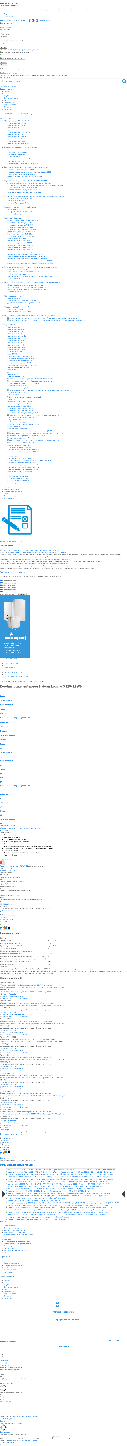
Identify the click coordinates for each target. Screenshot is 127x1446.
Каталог (6, 93)
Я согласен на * (20, 1416)
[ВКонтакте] (1, 928)
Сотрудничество (10, 496)
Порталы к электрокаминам (17, 478)
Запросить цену (7, 1443)
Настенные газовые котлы (17, 152)
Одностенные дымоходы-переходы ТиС (22, 229)
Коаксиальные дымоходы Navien (19, 401)
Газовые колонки (10, 1226)
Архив (6, 1253)
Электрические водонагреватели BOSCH (22, 465)
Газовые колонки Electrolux (17, 338)
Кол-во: (5, 922)
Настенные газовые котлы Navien (19, 361)
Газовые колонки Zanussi (16, 331)
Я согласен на (20, 50)
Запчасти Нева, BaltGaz (16, 392)
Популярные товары (11, 489)
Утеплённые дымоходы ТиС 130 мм (20, 234)
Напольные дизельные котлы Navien (20, 358)
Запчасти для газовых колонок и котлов (19, 1235)
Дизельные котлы (13, 372)
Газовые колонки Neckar (16, 340)
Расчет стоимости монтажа (11, 911)
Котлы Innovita (12, 374)
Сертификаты (9, 102)
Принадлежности (13, 426)
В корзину (5, 917)
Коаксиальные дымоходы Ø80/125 (20, 250)
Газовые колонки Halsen (16, 334)
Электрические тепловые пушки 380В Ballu (23, 452)
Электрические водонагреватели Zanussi (22, 469)
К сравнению (19, 996)
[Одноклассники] (4, 928)
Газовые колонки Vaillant (16, 347)
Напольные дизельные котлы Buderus (21, 159)
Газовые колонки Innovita (16, 336)
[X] (9, 928)
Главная (7, 91)
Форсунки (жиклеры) (11, 1237)
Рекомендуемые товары (13, 491)
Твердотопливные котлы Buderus (19, 367)
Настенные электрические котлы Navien (22, 365)
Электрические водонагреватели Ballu (21, 463)
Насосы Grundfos (10, 1248)
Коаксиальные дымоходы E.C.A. (19, 406)
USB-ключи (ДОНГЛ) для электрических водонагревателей (29, 460)
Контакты (7, 107)
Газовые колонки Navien (16, 329)
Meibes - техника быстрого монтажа (17, 1244)
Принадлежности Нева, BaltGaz (19, 388)
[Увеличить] (21, 828)
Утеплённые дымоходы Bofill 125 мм (20, 236)
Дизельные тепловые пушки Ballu (19, 447)
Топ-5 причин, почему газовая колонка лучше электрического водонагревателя (38, 564)
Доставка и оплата (11, 98)
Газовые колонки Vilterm (16, 349)
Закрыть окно (5, 77)
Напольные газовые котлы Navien (19, 356)
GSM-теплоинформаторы (16, 422)
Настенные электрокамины (17, 476)
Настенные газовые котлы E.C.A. (19, 363)
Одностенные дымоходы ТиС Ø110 (20, 223)
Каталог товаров (6, 118)
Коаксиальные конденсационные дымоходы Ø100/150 (27, 259)
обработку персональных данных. (24, 50)
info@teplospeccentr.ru (63, 1312)
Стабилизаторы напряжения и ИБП (17, 1241)
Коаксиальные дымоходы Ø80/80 (19, 243)
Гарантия (7, 100)
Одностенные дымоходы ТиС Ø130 (20, 225)
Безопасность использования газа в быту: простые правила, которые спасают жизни (40, 559)
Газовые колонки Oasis (15, 345)
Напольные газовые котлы (17, 154)
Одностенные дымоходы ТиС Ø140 (20, 227)
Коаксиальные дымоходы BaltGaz (19, 404)
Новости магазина (9, 581)
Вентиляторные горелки (12, 1246)
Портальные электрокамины (18, 481)
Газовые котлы (12, 370)
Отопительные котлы (11, 1228)
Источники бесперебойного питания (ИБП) (23, 424)
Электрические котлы (15, 376)
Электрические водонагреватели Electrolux (23, 467)
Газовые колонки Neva (15, 343)
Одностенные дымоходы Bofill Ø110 (20, 408)
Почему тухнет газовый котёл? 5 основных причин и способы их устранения (37, 552)
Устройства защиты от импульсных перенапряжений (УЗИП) (29, 431)
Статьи (6, 494)
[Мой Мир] (6, 928)
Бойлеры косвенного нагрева (14, 1230)
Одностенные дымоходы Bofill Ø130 (20, 410)
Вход (5, 14)
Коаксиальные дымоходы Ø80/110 (20, 247)
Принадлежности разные (16, 386)
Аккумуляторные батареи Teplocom (20, 417)
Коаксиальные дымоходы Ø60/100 (20, 245)
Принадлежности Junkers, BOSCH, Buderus (23, 383)
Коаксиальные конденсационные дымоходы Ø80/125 (27, 256)
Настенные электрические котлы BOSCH (22, 163)
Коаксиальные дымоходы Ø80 (18, 241)
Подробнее (13, 994)
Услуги (6, 96)
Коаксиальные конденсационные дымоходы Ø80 (25, 254)
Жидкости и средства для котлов (16, 1250)
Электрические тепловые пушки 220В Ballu (23, 449)
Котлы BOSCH (12, 354)
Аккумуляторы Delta (14, 420)
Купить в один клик (8, 1419)
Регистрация (8, 16)
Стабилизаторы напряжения (17, 429)
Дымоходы (8, 1239)
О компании (8, 109)
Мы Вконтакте (9, 498)
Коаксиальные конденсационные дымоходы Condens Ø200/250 (30, 261)
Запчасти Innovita (13, 395)
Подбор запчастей (10, 105)
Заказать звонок (45, 20)
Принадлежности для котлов (14, 1232)
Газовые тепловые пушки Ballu (18, 445)
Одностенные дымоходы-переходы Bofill (22, 413)
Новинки (7, 487)
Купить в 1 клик (7, 919)
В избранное (6, 998)
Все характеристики (7, 870)
